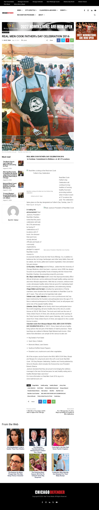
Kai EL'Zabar (40, 388)
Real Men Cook (59, 390)
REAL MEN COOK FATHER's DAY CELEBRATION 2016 (53, 393)
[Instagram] (88, 10)
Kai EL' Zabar (7, 40)
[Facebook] (84, 10)
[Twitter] (63, 40)
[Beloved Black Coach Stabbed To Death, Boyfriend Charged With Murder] (20, 185)
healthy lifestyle (54, 385)
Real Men (52, 390)
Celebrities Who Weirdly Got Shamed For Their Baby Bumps (60, 474)
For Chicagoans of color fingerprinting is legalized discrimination (65, 412)
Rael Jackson (44, 390)
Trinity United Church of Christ (44, 396)
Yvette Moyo (57, 396)
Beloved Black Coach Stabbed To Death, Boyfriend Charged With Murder (10, 186)
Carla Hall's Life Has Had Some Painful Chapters (60, 448)
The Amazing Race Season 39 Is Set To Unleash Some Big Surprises (37, 475)
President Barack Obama (33, 390)
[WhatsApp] (72, 40)
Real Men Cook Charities (33, 393)
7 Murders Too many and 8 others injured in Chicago (36, 411)
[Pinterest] (67, 40)
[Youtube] (95, 10)
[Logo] (49, 492)
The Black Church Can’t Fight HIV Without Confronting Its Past (9, 164)
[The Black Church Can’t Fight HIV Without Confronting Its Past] (20, 163)
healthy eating (44, 385)
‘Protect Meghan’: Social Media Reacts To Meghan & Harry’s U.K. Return (9, 196)
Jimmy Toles (62, 385)
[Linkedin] (91, 10)
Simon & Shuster (31, 396)
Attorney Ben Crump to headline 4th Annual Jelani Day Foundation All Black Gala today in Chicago (10, 175)
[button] (94, 14)
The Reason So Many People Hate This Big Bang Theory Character (15, 474)
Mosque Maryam (64, 388)
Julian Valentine (31, 388)
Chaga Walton (35, 385)
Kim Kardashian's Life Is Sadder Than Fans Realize (15, 448)
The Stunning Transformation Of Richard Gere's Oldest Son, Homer (37, 449)
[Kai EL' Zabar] (13, 211)
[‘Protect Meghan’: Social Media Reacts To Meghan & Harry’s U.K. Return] (20, 195)
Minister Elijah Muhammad (51, 388)
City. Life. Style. (6, 32)
